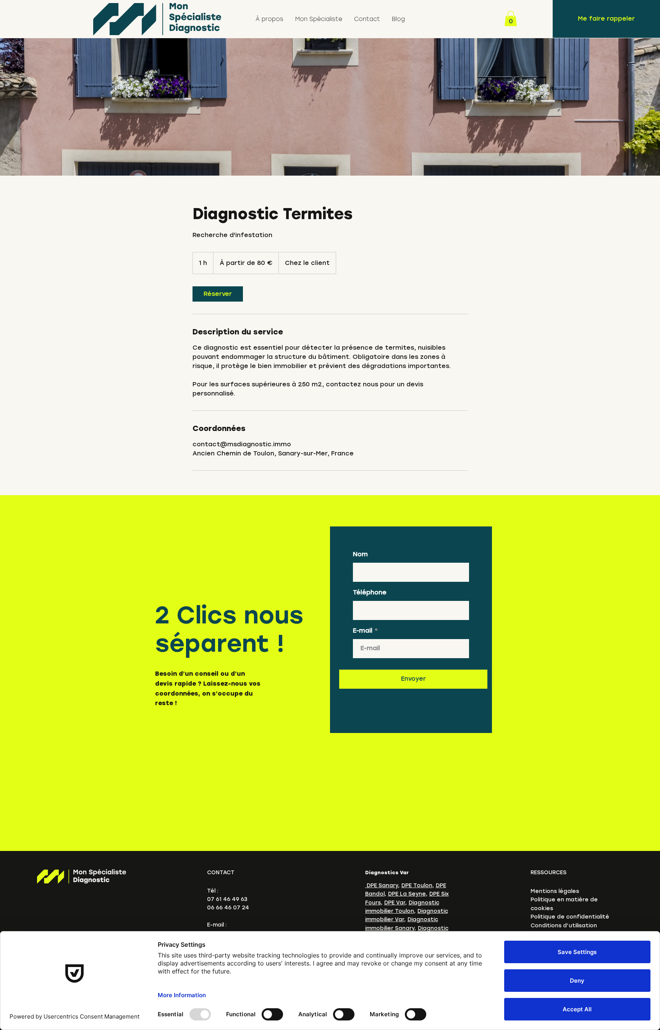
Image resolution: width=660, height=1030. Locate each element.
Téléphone (370, 592)
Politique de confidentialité (570, 917)
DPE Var (394, 902)
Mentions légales (555, 891)
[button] (510, 18)
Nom (360, 554)
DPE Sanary (381, 885)
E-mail (362, 631)
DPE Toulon (416, 885)
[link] (217, 294)
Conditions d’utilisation (564, 925)
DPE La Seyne (407, 894)
